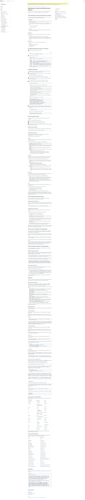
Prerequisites (30, 19)
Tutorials (33, 6)
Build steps (29, 155)
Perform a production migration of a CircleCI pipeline (38, 246)
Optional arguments (31, 306)
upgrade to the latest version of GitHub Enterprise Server (40, 4)
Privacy (35, 497)
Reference (30, 277)
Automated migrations (43, 6)
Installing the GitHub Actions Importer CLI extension (38, 48)
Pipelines (29, 138)
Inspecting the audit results (32, 132)
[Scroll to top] (83, 498)
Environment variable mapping (33, 433)
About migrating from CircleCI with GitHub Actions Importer (39, 15)
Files (28, 183)
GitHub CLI (31, 27)
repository (33, 431)
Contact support (30, 494)
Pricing (39, 497)
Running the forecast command (33, 201)
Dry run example (30, 349)
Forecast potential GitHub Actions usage (36, 196)
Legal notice (30, 469)
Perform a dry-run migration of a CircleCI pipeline (37, 229)
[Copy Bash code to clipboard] (51, 52)
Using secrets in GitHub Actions (44, 178)
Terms (33, 497)
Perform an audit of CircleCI (33, 116)
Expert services (42, 497)
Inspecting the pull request (32, 265)
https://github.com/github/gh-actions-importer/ (43, 470)
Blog (45, 497)
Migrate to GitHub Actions (37, 6)
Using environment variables (32, 282)
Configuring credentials (32, 69)
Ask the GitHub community (31, 493)
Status (37, 497)
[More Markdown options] (60, 8)
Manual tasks (29, 172)
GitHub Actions (3, 4)
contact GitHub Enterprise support (56, 4)
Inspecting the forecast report (33, 208)
